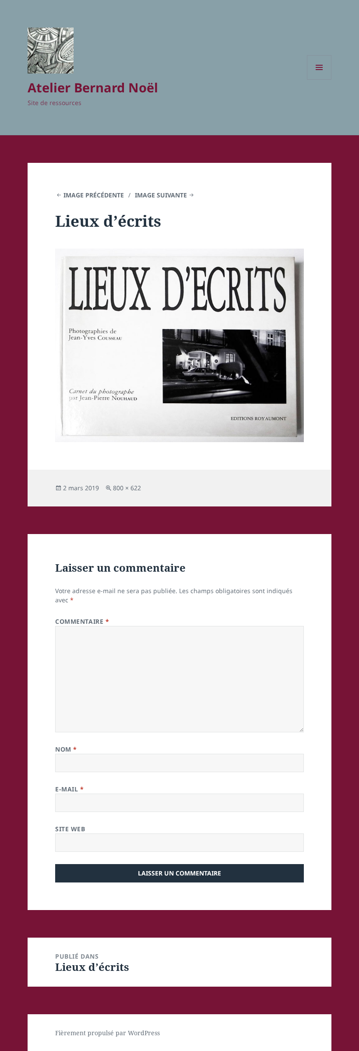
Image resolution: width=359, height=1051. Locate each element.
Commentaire (82, 621)
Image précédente (93, 195)
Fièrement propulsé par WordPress (107, 1033)
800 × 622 (127, 488)
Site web (70, 829)
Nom (66, 749)
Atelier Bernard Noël (93, 87)
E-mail (69, 789)
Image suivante (161, 195)
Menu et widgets (319, 79)
